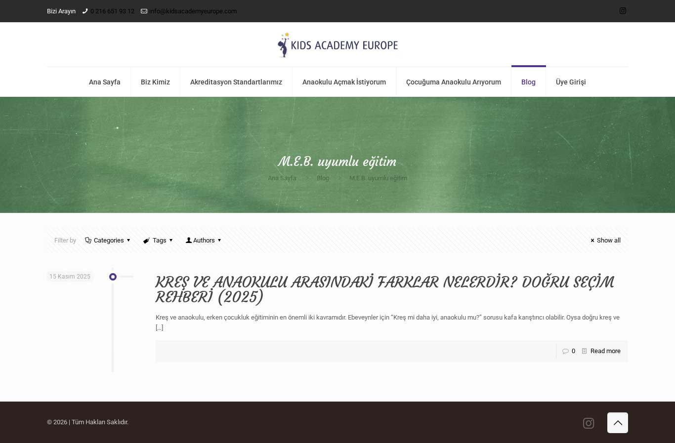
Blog (323, 178)
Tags (160, 240)
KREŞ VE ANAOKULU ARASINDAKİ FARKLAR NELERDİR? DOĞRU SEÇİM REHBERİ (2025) (385, 289)
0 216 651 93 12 (112, 11)
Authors (204, 240)
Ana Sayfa (282, 178)
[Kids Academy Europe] (337, 44)
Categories (109, 240)
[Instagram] (623, 10)
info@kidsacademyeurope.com (193, 11)
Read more (606, 351)
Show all (609, 240)
